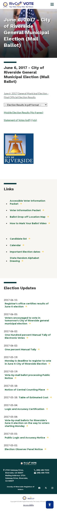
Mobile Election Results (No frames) (23, 112)
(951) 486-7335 (43, 473)
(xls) (34, 120)
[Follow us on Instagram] (52, 488)
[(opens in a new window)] (29, 498)
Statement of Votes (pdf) (17, 120)
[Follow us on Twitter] (46, 488)
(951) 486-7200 (42, 470)
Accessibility (28, 505)
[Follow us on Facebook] (39, 488)
